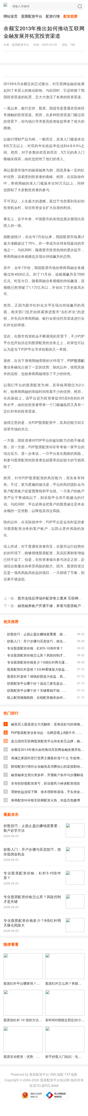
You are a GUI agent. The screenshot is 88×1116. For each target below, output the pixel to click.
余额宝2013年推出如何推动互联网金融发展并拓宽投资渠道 (47, 749)
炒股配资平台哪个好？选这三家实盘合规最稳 (37, 683)
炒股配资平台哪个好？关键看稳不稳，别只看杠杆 (37, 690)
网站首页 (11, 16)
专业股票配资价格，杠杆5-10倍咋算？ (35, 648)
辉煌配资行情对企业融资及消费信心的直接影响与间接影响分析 (47, 766)
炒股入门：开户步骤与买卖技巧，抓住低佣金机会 (37, 641)
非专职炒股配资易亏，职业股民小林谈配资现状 (45, 783)
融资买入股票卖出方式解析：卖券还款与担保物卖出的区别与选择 (47, 724)
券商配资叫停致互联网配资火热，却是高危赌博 (45, 800)
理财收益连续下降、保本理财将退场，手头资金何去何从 (47, 792)
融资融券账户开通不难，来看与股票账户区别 (53, 605)
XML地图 (57, 1074)
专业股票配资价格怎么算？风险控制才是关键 (37, 655)
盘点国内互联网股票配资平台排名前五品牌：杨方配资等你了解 (47, 741)
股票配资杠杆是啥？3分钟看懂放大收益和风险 (37, 669)
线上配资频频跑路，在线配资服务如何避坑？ (37, 697)
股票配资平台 (31, 16)
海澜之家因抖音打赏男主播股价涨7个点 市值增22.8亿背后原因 (47, 758)
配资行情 (53, 16)
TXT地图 (70, 1074)
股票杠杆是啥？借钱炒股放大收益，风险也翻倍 (37, 676)
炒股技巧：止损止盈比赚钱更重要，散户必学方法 (37, 634)
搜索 (79, 6)
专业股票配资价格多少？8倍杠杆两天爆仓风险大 (37, 662)
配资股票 (70, 16)
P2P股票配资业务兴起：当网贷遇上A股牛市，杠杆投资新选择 (47, 732)
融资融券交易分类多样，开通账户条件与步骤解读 (47, 775)
